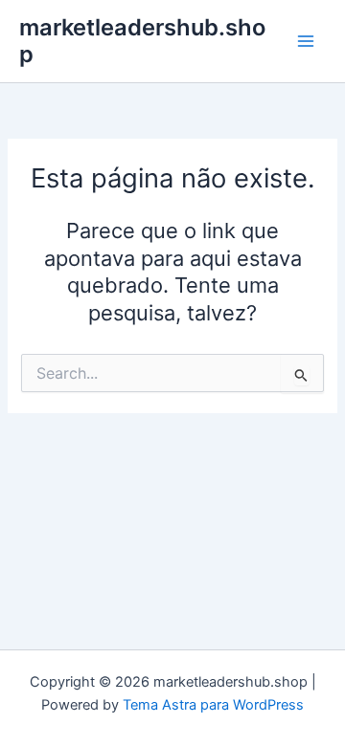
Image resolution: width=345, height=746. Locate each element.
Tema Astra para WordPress (213, 704)
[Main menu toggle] (306, 41)
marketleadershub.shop (142, 40)
